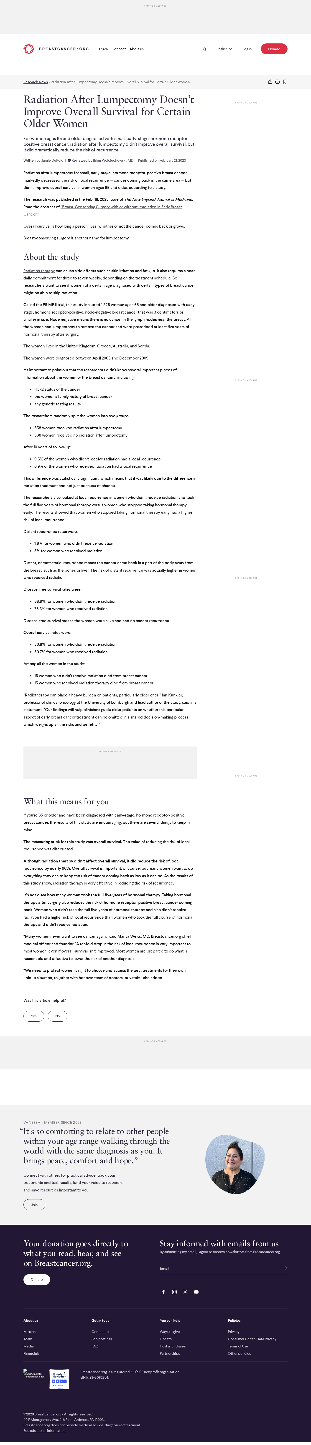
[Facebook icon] (162, 1291)
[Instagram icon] (173, 1291)
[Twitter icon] (184, 1291)
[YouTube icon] (195, 1291)
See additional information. (44, 1430)
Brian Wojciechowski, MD (113, 160)
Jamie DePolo (52, 160)
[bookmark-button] (285, 82)
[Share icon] (270, 82)
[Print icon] (277, 82)
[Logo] (56, 49)
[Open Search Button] (204, 49)
